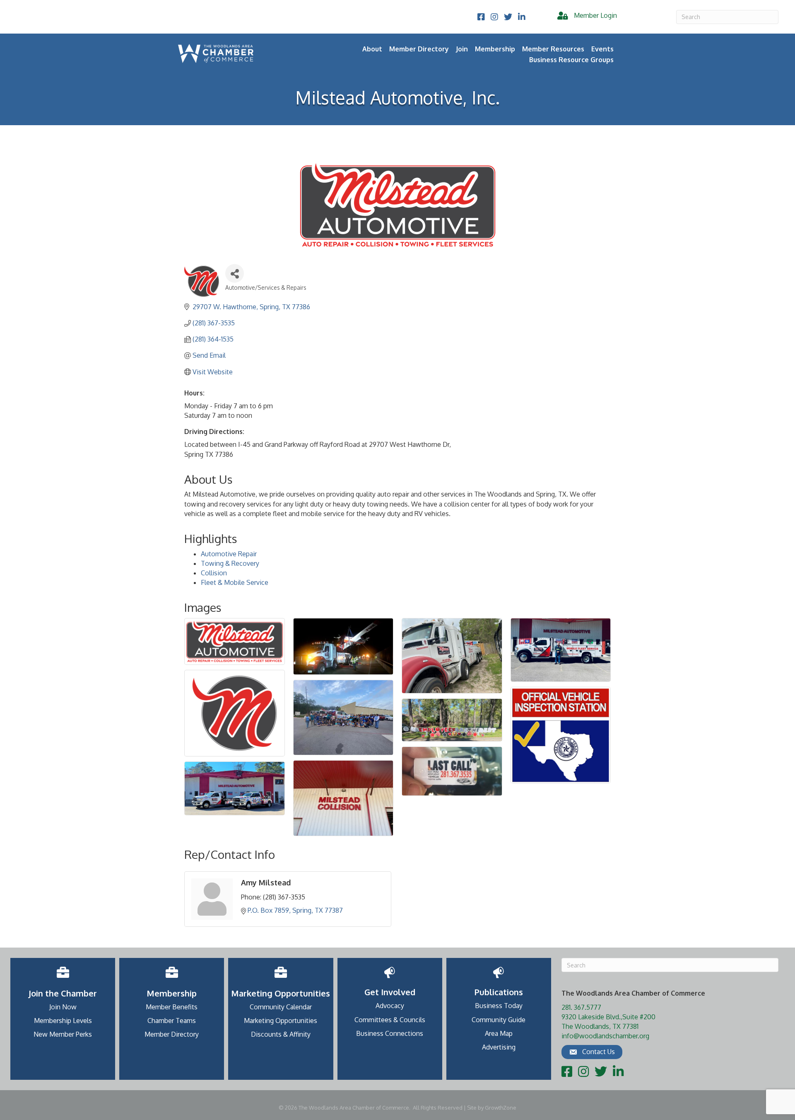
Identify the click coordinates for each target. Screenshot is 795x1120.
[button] (591, 1052)
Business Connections (389, 1033)
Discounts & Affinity (281, 1034)
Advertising (499, 1047)
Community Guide (498, 1020)
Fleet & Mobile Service (234, 582)
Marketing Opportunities (280, 1020)
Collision (214, 573)
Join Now (63, 1007)
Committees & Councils (389, 1020)
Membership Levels (63, 1020)
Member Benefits (172, 1007)
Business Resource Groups (571, 60)
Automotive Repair (229, 554)
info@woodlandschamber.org (605, 1036)
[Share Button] (234, 273)
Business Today (499, 1005)
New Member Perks (63, 1034)
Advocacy (390, 1005)
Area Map (499, 1033)
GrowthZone (500, 1107)
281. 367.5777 (581, 1007)
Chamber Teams (171, 1020)
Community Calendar (281, 1007)
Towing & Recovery (230, 563)
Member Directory (419, 49)
